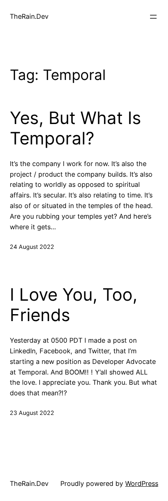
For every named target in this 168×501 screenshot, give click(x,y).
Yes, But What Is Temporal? (75, 128)
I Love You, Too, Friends (73, 304)
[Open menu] (153, 17)
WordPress (141, 483)
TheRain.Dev (29, 16)
